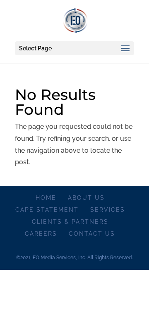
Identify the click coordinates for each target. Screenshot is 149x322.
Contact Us (92, 233)
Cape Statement (47, 209)
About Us (86, 197)
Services (107, 209)
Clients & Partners (70, 221)
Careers (41, 233)
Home (46, 197)
